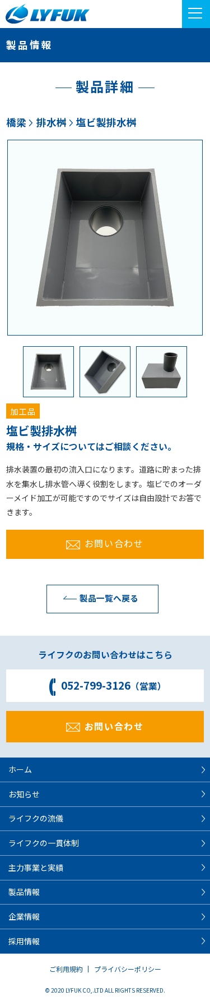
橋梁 (16, 122)
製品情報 (24, 891)
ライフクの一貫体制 (43, 842)
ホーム (20, 769)
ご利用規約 (66, 969)
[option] (105, 238)
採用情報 (24, 941)
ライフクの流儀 (35, 818)
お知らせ (24, 794)
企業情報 (24, 916)
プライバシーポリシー (127, 969)
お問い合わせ (114, 543)
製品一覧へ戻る (109, 598)
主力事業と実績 (35, 867)
